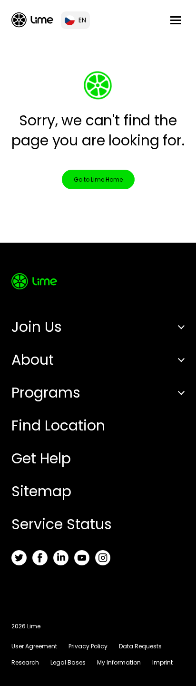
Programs (45, 392)
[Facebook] (40, 557)
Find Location (58, 425)
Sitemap (41, 491)
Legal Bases (68, 662)
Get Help (41, 458)
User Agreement (34, 646)
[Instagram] (102, 557)
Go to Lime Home (98, 179)
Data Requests (140, 646)
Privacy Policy (88, 646)
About (32, 359)
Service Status (61, 524)
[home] (32, 19)
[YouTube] (81, 557)
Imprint (162, 662)
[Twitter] (19, 557)
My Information (119, 662)
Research (25, 662)
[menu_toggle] (176, 20)
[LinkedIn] (61, 557)
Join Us (36, 327)
